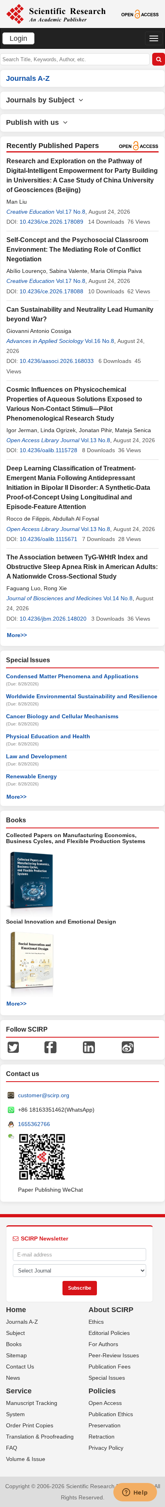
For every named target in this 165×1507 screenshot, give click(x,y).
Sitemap (16, 1355)
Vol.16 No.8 (99, 341)
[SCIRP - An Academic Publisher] (56, 13)
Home (16, 1310)
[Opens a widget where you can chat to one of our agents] (135, 1493)
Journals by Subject (42, 100)
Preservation (105, 1425)
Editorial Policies (109, 1333)
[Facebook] (50, 1047)
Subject (15, 1333)
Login (18, 38)
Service (19, 1391)
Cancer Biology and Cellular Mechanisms (62, 716)
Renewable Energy (31, 776)
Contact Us (20, 1366)
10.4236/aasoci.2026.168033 (57, 361)
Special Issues (107, 1378)
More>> (17, 635)
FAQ (11, 1448)
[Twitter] (13, 1047)
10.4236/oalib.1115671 (48, 539)
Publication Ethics (111, 1414)
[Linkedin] (89, 1047)
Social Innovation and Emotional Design (61, 921)
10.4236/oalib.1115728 (48, 450)
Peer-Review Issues (114, 1355)
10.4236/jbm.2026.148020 (53, 618)
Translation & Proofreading (40, 1436)
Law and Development (36, 756)
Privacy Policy (106, 1448)
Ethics (96, 1322)
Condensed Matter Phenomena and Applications (72, 676)
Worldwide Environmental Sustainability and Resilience (81, 696)
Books (14, 1344)
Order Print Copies (29, 1425)
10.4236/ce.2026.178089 (51, 221)
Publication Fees (110, 1366)
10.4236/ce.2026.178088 (51, 291)
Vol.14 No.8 (118, 598)
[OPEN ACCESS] (140, 13)
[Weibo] (128, 1047)
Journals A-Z (22, 1322)
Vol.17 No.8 (70, 211)
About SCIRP (111, 1310)
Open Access (105, 1403)
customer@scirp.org (43, 1095)
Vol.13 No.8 (95, 440)
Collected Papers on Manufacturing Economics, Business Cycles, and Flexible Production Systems (75, 838)
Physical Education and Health (48, 736)
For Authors (103, 1344)
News (13, 1378)
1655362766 (34, 1124)
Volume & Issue (25, 1459)
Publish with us (34, 122)
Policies (102, 1391)
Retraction (102, 1436)
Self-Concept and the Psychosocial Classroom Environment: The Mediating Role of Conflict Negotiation (77, 249)
